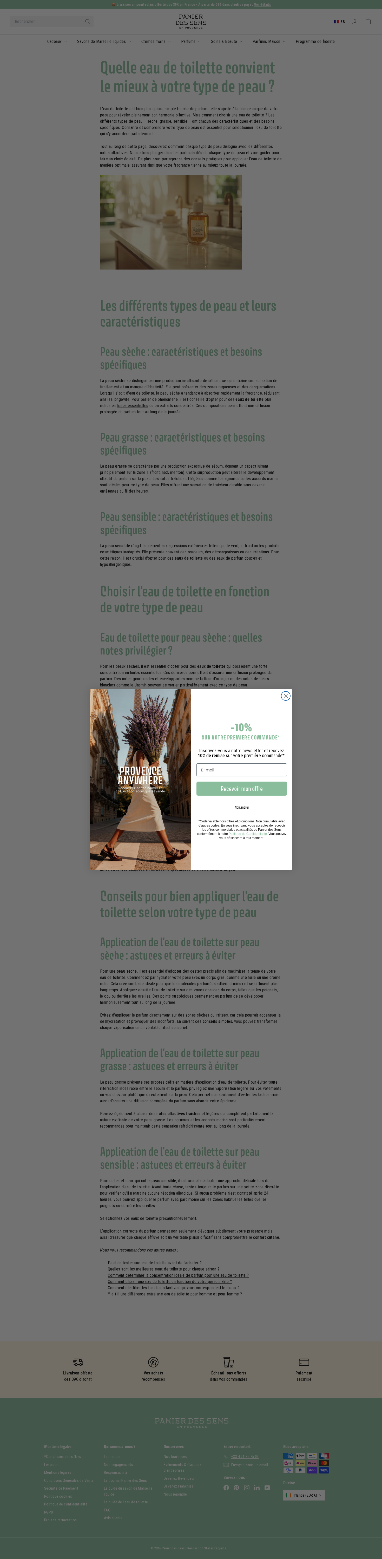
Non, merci (242, 807)
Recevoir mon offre (242, 788)
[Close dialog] (285, 695)
